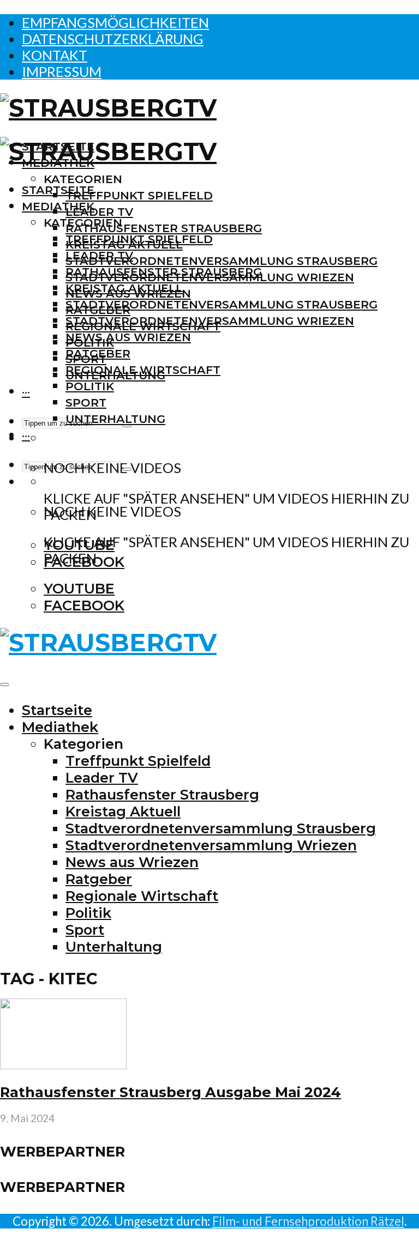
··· (26, 391)
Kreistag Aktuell (124, 288)
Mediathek (58, 206)
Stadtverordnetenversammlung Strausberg (221, 261)
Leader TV (99, 212)
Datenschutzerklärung (112, 39)
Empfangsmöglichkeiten (115, 22)
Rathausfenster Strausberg (163, 228)
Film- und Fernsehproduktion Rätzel (308, 1221)
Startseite (58, 190)
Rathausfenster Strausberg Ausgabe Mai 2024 (170, 1091)
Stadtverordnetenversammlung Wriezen (209, 321)
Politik (89, 386)
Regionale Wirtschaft (142, 370)
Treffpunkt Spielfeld (139, 195)
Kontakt (54, 55)
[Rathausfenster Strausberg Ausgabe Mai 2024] (63, 1064)
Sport (85, 402)
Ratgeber (97, 353)
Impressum (61, 71)
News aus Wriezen (128, 337)
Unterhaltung (115, 419)
